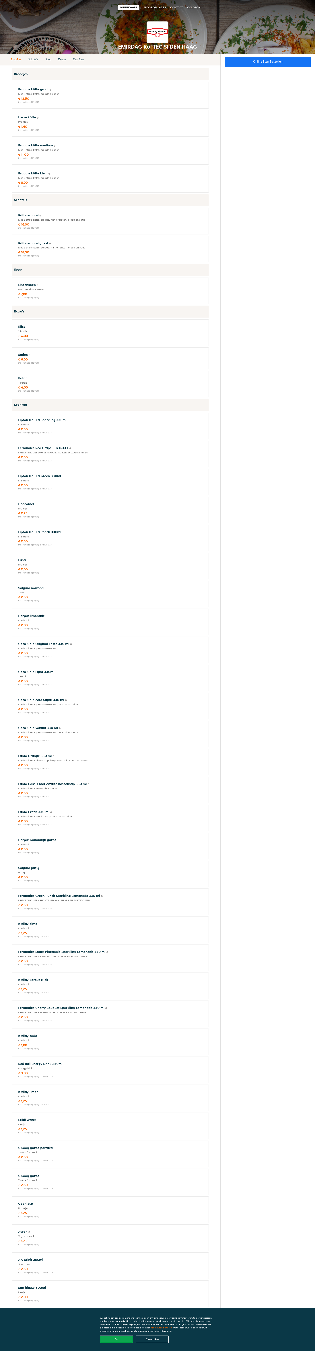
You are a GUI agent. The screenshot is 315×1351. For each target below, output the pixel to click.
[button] (207, 59)
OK (116, 1339)
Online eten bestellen (268, 61)
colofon (194, 7)
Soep (48, 59)
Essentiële (152, 1339)
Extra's (62, 59)
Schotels (33, 59)
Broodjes (16, 59)
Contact (176, 7)
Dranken (78, 59)
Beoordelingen (154, 7)
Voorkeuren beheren (161, 1327)
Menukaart (128, 7)
